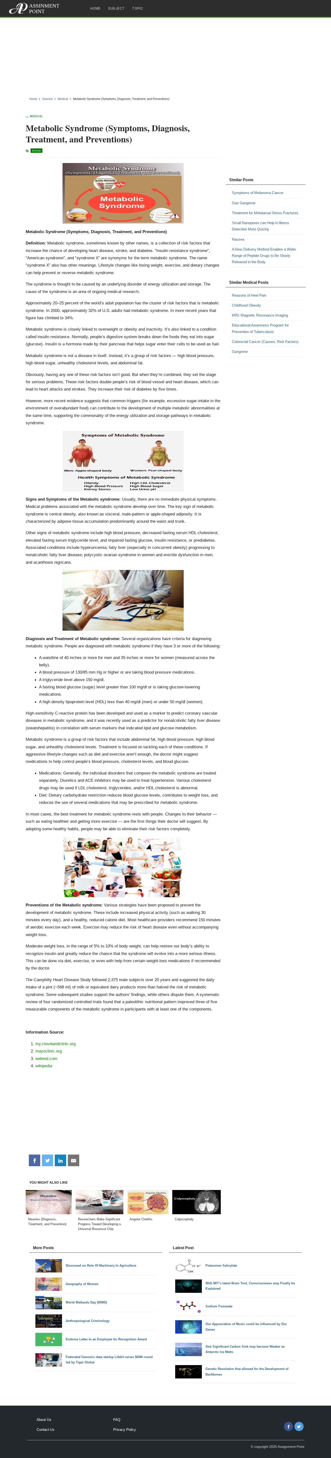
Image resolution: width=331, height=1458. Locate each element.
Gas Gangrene (243, 203)
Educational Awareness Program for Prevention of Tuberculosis (260, 328)
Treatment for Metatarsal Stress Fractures (265, 213)
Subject (116, 8)
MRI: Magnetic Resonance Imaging (260, 315)
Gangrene (240, 352)
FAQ (116, 1419)
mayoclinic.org (48, 1051)
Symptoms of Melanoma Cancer (258, 193)
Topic (137, 8)
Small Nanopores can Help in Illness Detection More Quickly (260, 226)
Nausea (238, 239)
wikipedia (43, 1065)
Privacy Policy (124, 1429)
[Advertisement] (165, 55)
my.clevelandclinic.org (55, 1043)
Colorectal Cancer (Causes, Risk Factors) (265, 342)
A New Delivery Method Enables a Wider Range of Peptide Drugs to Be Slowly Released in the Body (264, 255)
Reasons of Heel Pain (249, 295)
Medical (36, 116)
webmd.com (46, 1058)
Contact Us (46, 1429)
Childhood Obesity (246, 305)
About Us (44, 1419)
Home (95, 8)
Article (36, 150)
